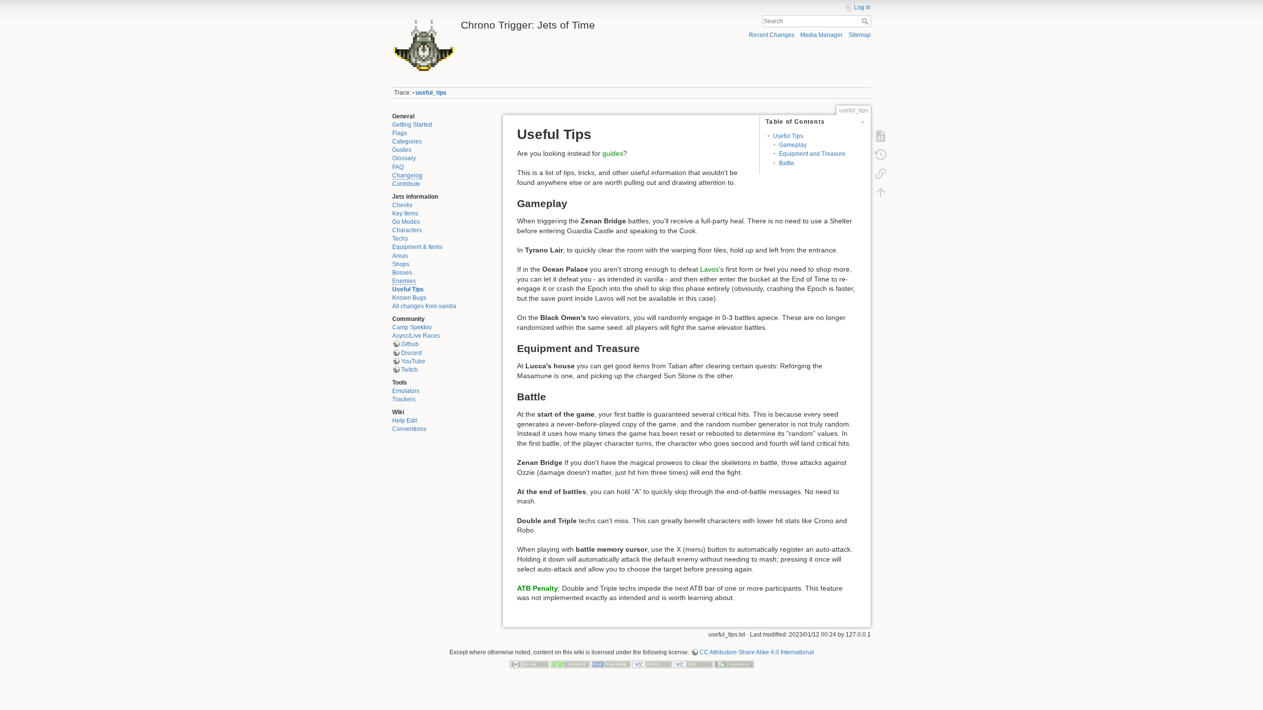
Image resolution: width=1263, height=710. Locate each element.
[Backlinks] (880, 173)
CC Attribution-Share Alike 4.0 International (757, 652)
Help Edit (404, 420)
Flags (399, 133)
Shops (400, 264)
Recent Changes (771, 35)
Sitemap (860, 35)
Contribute (406, 183)
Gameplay (793, 145)
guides (612, 153)
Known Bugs (409, 297)
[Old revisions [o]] (880, 154)
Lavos (709, 269)
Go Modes (406, 221)
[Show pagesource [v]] (880, 136)
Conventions (409, 429)
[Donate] (570, 664)
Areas (400, 255)
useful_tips (430, 92)
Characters (407, 230)
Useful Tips (408, 289)
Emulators (405, 391)
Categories (407, 141)
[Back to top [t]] (880, 192)
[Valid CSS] (693, 664)
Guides (401, 149)
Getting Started (412, 124)
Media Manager (821, 35)
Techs (400, 238)
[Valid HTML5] (652, 664)
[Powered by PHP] (611, 664)
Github (410, 344)
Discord (411, 353)
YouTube (413, 361)
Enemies (404, 281)
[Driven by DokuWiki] (734, 664)
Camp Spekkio (412, 327)
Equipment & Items (417, 247)
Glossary (404, 158)
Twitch (409, 369)
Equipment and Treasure (812, 153)
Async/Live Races (416, 335)
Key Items (405, 213)
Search (866, 21)
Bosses (402, 272)
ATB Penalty (537, 588)
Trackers (403, 399)
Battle (786, 163)
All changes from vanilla (424, 306)
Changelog (407, 175)
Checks (402, 205)
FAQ (398, 167)
